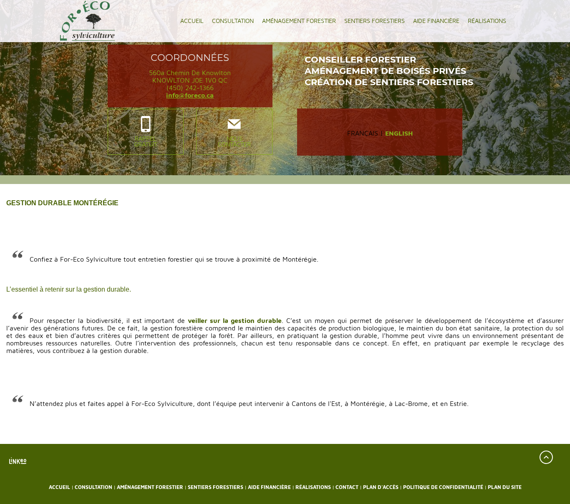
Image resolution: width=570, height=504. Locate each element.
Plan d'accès (380, 487)
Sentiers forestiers (374, 20)
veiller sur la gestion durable (235, 320)
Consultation (233, 20)
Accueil (192, 20)
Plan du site (505, 487)
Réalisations (487, 20)
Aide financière (436, 20)
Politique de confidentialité (443, 487)
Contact (346, 487)
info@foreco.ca (190, 95)
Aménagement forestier (299, 20)
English (399, 133)
